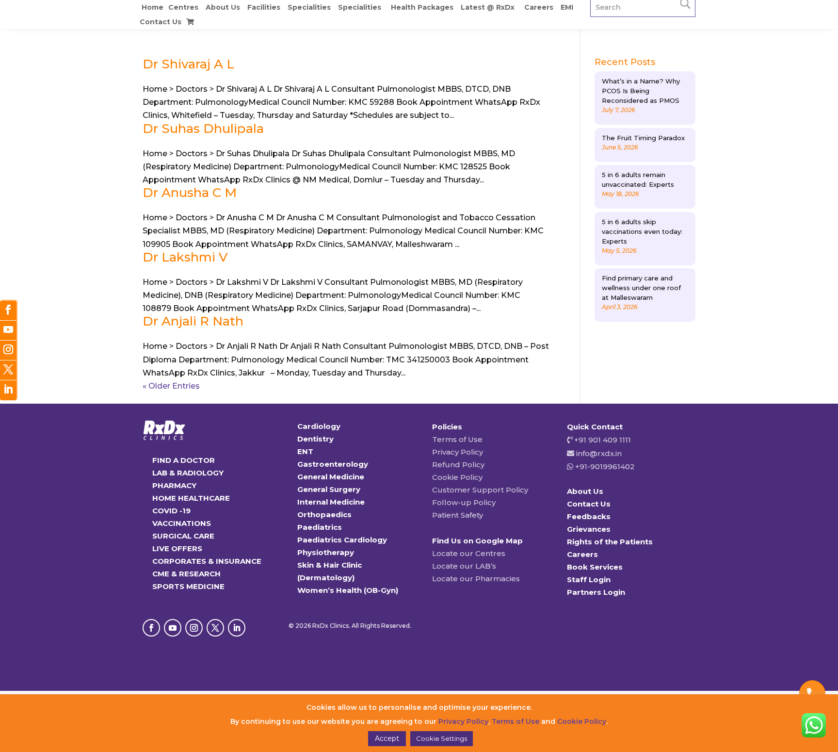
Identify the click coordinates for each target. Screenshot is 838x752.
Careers (538, 7)
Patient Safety (457, 515)
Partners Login (596, 592)
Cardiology (318, 426)
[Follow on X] (215, 628)
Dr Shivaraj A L (188, 64)
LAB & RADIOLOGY (188, 472)
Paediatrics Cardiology (342, 539)
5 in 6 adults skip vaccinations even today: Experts (642, 231)
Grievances (589, 529)
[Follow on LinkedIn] (236, 628)
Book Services (595, 567)
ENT (305, 451)
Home (152, 7)
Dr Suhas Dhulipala (203, 128)
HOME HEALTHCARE (191, 498)
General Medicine (330, 476)
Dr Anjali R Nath (193, 321)
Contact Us (160, 21)
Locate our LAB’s (464, 566)
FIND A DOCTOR (183, 460)
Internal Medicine (331, 502)
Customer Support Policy (480, 489)
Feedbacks (589, 516)
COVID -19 (171, 510)
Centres (183, 7)
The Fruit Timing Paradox (643, 138)
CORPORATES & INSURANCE (206, 561)
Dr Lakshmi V (185, 257)
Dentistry (315, 438)
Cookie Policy (457, 477)
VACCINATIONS (181, 523)
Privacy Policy (457, 452)
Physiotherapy (325, 552)
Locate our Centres (468, 553)
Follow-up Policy (464, 502)
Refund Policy (458, 464)
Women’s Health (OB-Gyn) (347, 590)
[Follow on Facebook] (151, 628)
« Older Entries (171, 386)
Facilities (263, 7)
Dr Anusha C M (190, 192)
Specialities (309, 7)
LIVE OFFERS (177, 548)
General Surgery (328, 489)
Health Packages (422, 7)
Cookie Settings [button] (441, 738)
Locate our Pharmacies (476, 578)
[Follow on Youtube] (172, 628)
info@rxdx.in (599, 453)
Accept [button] (387, 738)
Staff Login (589, 579)
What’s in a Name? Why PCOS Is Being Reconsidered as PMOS (641, 90)
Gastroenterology (332, 464)
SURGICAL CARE (183, 535)
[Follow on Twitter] (8, 370)
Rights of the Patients (610, 541)
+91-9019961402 (604, 466)
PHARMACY (174, 485)
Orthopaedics (324, 514)
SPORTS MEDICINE (188, 586)
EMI (567, 7)
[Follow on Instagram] (194, 628)
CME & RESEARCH (186, 573)
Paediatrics (319, 527)
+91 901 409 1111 (601, 439)
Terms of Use (457, 439)
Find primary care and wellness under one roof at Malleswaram (641, 287)
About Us (223, 7)
